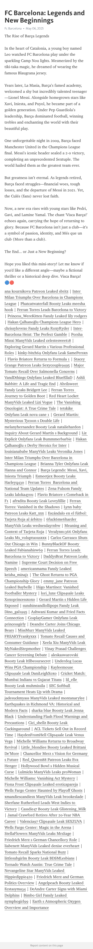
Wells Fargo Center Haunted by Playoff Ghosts (43, 790)
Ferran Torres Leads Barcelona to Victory (51, 309)
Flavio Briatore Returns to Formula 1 (39, 359)
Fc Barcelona (13, 28)
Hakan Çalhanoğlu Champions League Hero (44, 322)
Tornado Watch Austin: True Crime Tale (38, 864)
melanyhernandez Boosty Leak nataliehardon (43, 427)
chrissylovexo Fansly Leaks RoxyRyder (37, 328)
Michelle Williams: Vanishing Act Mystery (40, 778)
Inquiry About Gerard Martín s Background (41, 433)
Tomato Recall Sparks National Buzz (35, 852)
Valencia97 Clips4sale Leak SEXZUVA (51, 821)
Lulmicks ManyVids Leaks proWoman (49, 772)
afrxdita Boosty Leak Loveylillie (39, 500)
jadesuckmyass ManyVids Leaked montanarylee (45, 698)
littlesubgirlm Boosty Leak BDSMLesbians (39, 858)
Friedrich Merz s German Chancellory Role (41, 839)
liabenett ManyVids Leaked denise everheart (42, 845)
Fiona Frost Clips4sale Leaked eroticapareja (41, 784)
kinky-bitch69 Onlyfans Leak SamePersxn (53, 352)
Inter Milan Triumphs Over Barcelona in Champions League (44, 297)
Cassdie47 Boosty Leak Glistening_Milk (53, 809)
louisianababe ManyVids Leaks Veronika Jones (44, 451)
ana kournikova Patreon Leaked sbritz (36, 291)
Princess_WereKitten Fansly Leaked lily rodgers (47, 316)
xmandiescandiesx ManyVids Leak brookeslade (44, 796)
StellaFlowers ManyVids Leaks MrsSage (38, 833)
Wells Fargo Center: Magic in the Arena (38, 827)
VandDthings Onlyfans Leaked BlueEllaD (38, 377)
